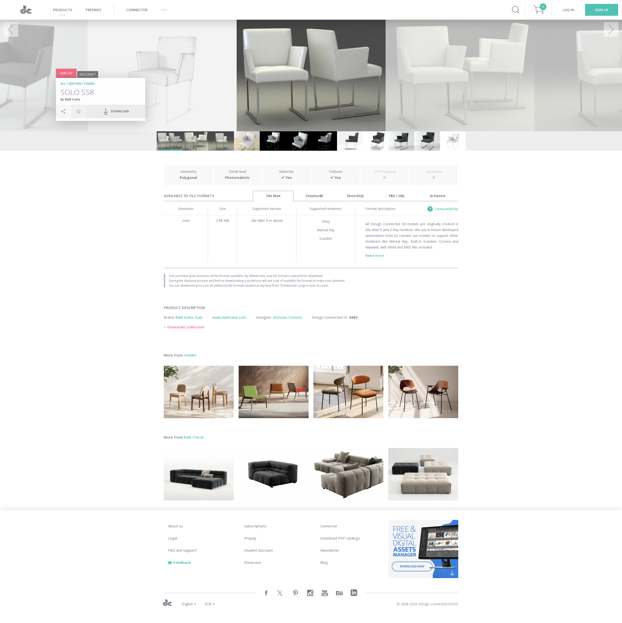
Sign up (601, 10)
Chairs (89, 84)
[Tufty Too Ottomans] (423, 474)
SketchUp (355, 195)
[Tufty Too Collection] (274, 474)
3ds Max (273, 195)
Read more (374, 255)
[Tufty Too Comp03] (348, 474)
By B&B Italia (70, 99)
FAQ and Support (182, 550)
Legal (172, 538)
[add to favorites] (78, 111)
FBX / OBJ (396, 195)
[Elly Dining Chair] (199, 392)
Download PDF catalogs (340, 538)
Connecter (328, 525)
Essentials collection (185, 326)
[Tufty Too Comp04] (199, 474)
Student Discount (258, 550)
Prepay (250, 538)
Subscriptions (255, 525)
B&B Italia (194, 437)
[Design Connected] (26, 10)
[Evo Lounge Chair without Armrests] (274, 392)
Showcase (252, 562)
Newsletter (329, 550)
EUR (208, 604)
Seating (75, 84)
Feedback (182, 562)
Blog (324, 562)
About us (175, 525)
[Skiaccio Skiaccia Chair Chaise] (348, 392)
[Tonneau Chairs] (423, 392)
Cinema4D (314, 195)
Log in (568, 10)
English (187, 604)
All (63, 84)
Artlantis (437, 195)
